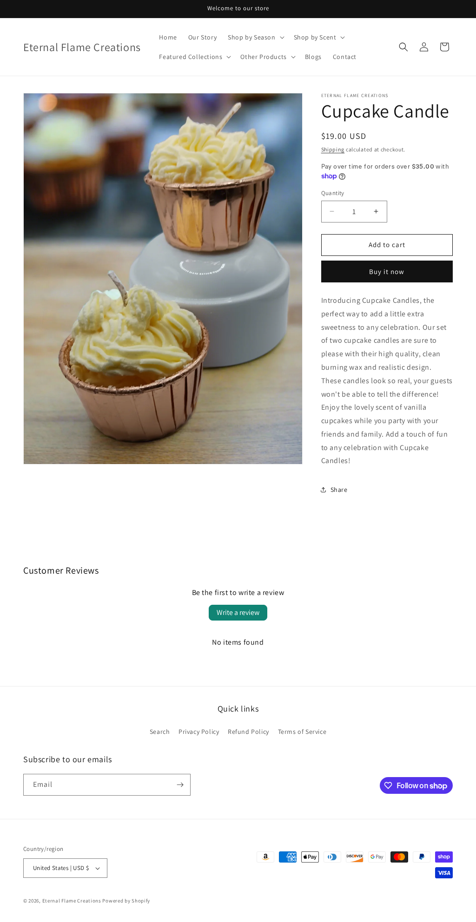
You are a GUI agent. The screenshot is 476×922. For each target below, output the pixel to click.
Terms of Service (302, 731)
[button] (255, 37)
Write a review (238, 612)
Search (160, 731)
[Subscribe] (180, 785)
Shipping (333, 149)
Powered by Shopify (126, 900)
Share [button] (339, 489)
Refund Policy (248, 731)
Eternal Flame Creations (71, 900)
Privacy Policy (198, 731)
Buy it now (386, 271)
